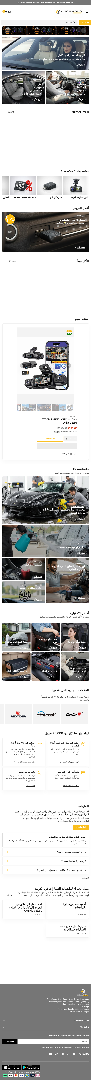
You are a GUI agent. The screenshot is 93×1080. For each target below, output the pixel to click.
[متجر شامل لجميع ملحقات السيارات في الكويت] (67, 929)
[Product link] (75, 142)
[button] (57, 446)
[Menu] (87, 12)
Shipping (57, 432)
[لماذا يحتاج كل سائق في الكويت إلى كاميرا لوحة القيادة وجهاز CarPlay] (24, 909)
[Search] (75, 22)
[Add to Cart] (64, 144)
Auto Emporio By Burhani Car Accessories (20, 1072)
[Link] (45, 30)
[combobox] (37, 22)
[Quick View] (68, 144)
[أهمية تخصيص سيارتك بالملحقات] (67, 909)
